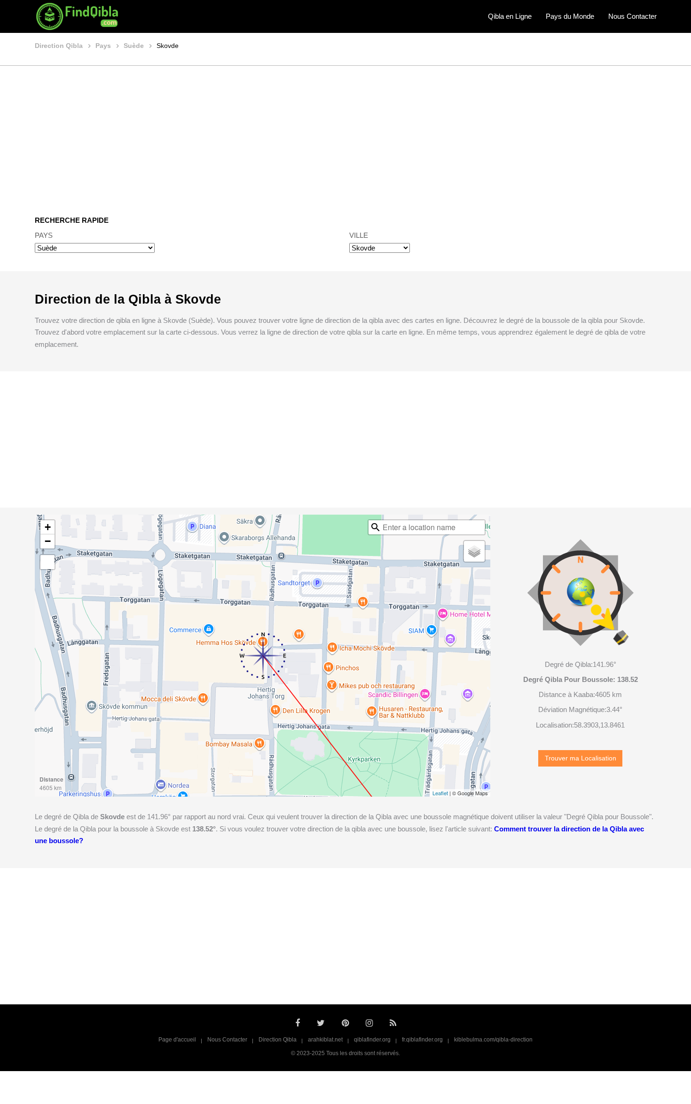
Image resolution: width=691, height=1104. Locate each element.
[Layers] (474, 551)
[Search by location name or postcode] (376, 527)
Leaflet (440, 793)
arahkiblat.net (325, 1039)
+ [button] (48, 527)
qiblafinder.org (372, 1039)
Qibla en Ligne (510, 16)
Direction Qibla (278, 1039)
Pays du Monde (570, 16)
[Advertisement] (345, 134)
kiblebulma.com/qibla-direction (493, 1039)
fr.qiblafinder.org (422, 1039)
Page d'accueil (177, 1039)
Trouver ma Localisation (580, 758)
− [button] (48, 541)
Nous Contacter (632, 16)
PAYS (44, 235)
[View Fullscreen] (47, 562)
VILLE (358, 235)
